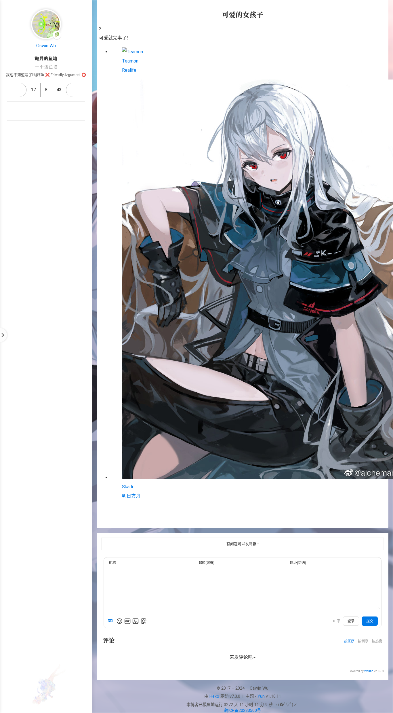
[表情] (119, 621)
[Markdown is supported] (111, 621)
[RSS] (25, 111)
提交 (369, 621)
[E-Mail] (53, 111)
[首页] (19, 90)
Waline (368, 671)
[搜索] (382, 10)
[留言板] (73, 90)
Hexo (214, 696)
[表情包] (127, 621)
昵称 (112, 563)
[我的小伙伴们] (46, 130)
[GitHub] (39, 111)
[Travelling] (67, 111)
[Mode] (46, 154)
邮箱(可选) (207, 563)
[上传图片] (135, 621)
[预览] (143, 621)
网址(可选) (298, 563)
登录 (351, 621)
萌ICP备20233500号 (242, 710)
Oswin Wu (46, 45)
